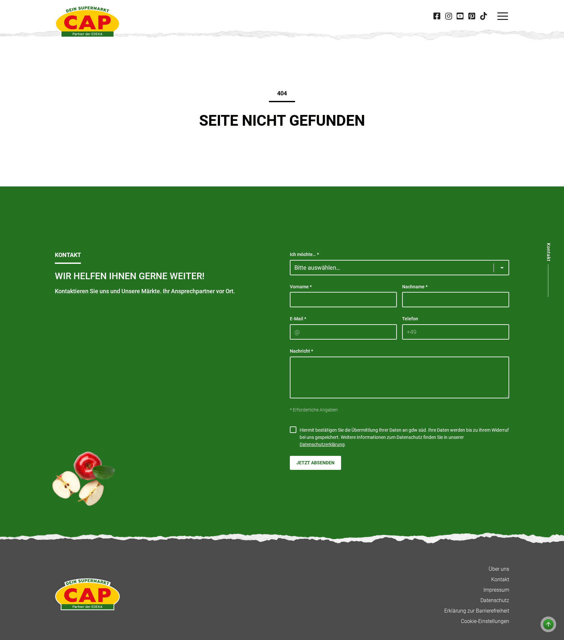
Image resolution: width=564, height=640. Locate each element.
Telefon (410, 318)
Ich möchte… (304, 254)
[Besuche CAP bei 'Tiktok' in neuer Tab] (483, 16)
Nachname (415, 286)
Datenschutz (494, 600)
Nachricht (301, 351)
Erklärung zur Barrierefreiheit (476, 611)
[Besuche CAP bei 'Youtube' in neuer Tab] (460, 16)
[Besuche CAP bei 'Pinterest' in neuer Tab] (472, 16)
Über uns (499, 569)
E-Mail (298, 318)
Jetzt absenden (315, 462)
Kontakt (500, 579)
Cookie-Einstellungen (485, 621)
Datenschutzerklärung (322, 444)
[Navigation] (502, 16)
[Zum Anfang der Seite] (548, 624)
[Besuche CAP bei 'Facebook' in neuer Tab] (437, 16)
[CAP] (87, 21)
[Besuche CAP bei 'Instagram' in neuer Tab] (448, 16)
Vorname (301, 286)
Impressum (496, 590)
